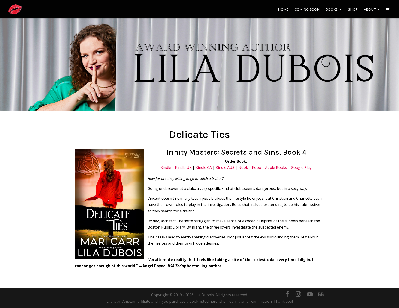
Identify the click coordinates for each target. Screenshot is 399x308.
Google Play (301, 167)
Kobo (256, 167)
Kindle (165, 167)
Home (283, 10)
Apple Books (276, 167)
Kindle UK (183, 167)
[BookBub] (321, 294)
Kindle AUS (225, 167)
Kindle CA (204, 167)
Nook (243, 167)
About (370, 10)
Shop (353, 10)
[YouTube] (309, 294)
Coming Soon (307, 10)
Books (332, 10)
